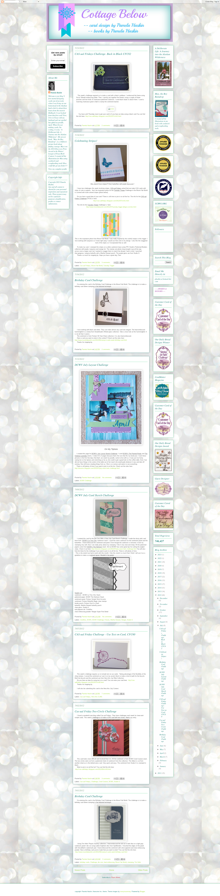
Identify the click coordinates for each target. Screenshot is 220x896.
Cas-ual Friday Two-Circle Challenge (95, 711)
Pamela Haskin (56, 92)
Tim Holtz (138, 862)
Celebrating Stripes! (86, 140)
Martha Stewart (115, 620)
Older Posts (143, 870)
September (164, 616)
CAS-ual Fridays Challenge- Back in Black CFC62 (103, 54)
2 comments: (106, 125)
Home (111, 870)
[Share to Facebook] (121, 125)
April (162, 753)
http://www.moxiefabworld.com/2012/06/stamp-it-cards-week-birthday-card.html (101, 340)
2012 (160, 595)
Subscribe (58, 66)
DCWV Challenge (85, 480)
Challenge (94, 781)
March (162, 757)
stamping (131, 862)
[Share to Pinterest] (123, 125)
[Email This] (115, 125)
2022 (160, 558)
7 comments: (106, 694)
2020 (160, 565)
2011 (160, 773)
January (163, 766)
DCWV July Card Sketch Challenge (94, 495)
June (162, 745)
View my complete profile (57, 169)
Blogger (142, 891)
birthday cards (84, 862)
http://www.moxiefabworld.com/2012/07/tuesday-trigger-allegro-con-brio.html (111, 207)
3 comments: (106, 262)
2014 (160, 587)
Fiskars (107, 620)
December (163, 598)
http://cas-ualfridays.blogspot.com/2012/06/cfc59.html (93, 769)
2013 (160, 591)
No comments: (107, 477)
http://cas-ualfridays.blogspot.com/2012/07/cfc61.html (111, 201)
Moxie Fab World (97, 265)
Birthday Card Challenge (89, 280)
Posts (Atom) (115, 877)
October (163, 610)
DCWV (89, 620)
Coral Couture (103, 781)
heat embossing (109, 862)
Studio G (130, 620)
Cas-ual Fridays (85, 265)
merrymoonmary (125, 891)
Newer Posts (80, 870)
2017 (160, 576)
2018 (160, 573)
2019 (160, 569)
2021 (160, 562)
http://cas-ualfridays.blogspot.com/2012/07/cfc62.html (103, 116)
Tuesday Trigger (108, 265)
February (163, 760)
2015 (160, 584)
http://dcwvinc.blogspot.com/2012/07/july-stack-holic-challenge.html (97, 468)
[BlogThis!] (117, 125)
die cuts (100, 862)
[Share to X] (119, 125)
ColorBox (83, 620)
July (161, 625)
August (162, 621)
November (163, 604)
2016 (160, 580)
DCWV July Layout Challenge (91, 364)
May (162, 749)
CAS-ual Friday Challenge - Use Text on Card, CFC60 (105, 634)
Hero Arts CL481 (96, 697)
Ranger (123, 620)
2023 (160, 554)
